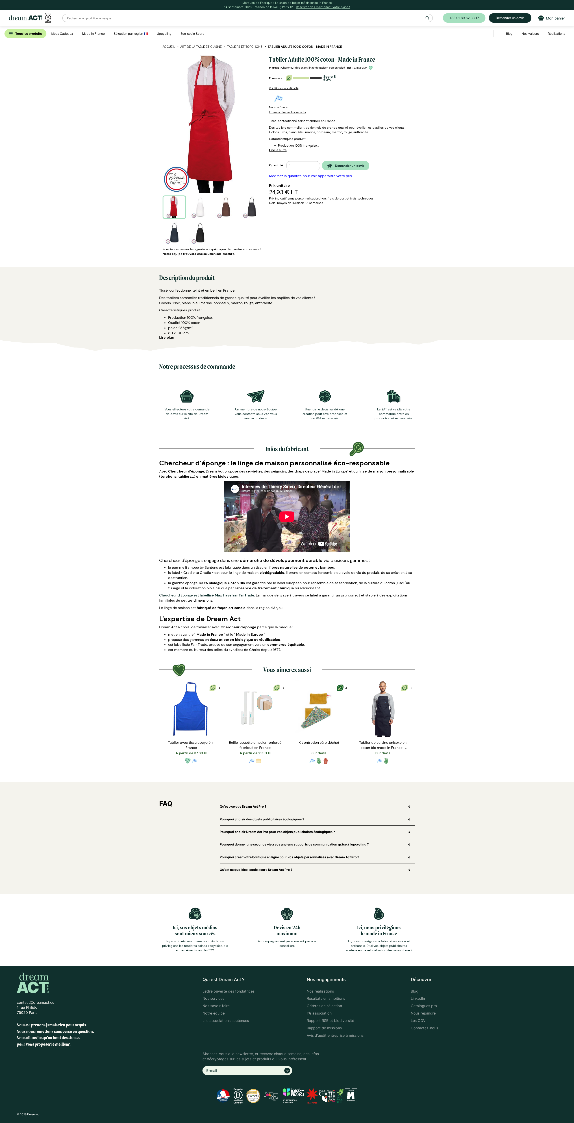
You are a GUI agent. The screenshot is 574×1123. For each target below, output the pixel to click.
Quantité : (276, 165)
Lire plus (166, 337)
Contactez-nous (424, 1028)
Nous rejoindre (423, 1013)
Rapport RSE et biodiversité (330, 1020)
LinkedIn (418, 998)
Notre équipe (213, 1013)
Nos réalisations (320, 991)
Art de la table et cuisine (201, 47)
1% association (319, 1013)
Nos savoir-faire (216, 1006)
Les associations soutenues (225, 1020)
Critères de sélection (324, 1006)
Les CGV (418, 1020)
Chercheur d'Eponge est (206, 595)
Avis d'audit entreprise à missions (335, 1035)
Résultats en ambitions (326, 998)
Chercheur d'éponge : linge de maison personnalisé (313, 67)
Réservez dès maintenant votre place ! (323, 7)
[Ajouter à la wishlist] (371, 67)
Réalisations (556, 33)
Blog (414, 991)
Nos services (213, 998)
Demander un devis (510, 18)
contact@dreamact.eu (35, 1002)
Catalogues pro (424, 1006)
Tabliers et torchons (244, 47)
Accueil (169, 47)
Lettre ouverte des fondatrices (228, 991)
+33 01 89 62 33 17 (464, 18)
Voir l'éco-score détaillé (283, 88)
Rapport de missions (324, 1028)
